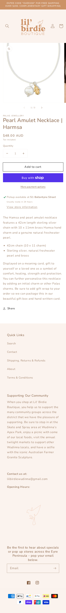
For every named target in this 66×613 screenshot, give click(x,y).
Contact (12, 352)
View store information (22, 207)
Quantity (8, 146)
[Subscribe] (55, 568)
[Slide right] (41, 108)
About (11, 369)
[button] (7, 26)
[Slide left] (24, 108)
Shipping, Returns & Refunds (26, 360)
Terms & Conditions (20, 377)
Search (11, 343)
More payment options (33, 186)
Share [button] (11, 308)
